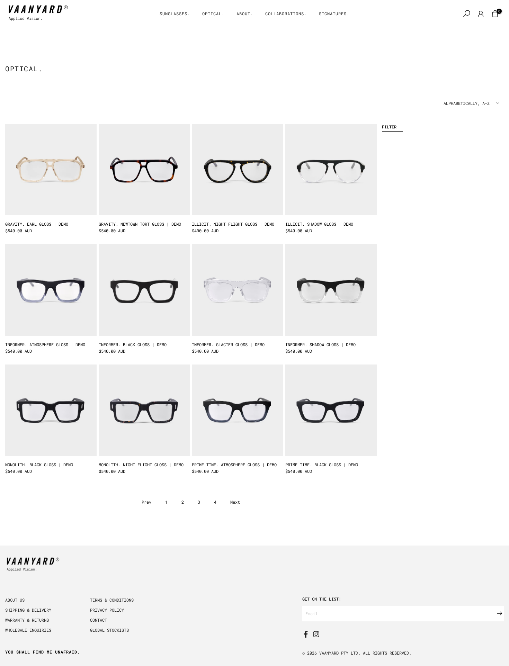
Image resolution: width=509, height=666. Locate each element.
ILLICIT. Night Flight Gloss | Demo (233, 224)
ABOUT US (15, 600)
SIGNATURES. (334, 13)
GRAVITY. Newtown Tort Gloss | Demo (140, 224)
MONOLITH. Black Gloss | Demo (39, 464)
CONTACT (98, 620)
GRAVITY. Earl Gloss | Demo (36, 224)
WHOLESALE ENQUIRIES (28, 630)
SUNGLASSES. (175, 13)
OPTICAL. (213, 13)
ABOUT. (244, 13)
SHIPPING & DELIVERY (28, 610)
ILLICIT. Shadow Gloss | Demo (319, 224)
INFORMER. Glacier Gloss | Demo (228, 344)
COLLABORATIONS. (286, 13)
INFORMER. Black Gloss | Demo (133, 344)
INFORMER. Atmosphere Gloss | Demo (45, 344)
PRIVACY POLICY (107, 610)
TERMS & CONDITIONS (112, 600)
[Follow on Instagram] (316, 634)
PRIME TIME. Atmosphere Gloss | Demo (234, 464)
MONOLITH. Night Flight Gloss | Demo (141, 464)
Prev (146, 502)
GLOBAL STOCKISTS (109, 630)
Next (235, 502)
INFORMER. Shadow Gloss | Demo (320, 344)
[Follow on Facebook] (305, 634)
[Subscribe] (496, 613)
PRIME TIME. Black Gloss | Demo (321, 464)
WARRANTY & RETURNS (27, 620)
